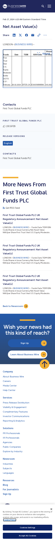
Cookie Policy (10, 520)
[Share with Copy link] (39, 35)
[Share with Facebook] (26, 35)
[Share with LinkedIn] (14, 35)
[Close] (51, 509)
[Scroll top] (44, 364)
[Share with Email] (32, 35)
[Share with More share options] (45, 35)
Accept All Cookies (27, 535)
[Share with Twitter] (20, 35)
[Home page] (14, 6)
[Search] (43, 6)
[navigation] (49, 6)
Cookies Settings (27, 527)
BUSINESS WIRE (23, 44)
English (8, 143)
